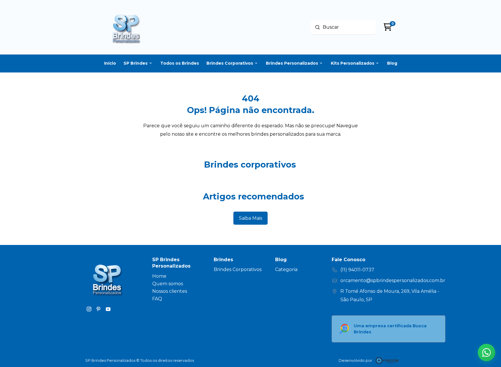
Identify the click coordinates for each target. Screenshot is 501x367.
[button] (486, 352)
